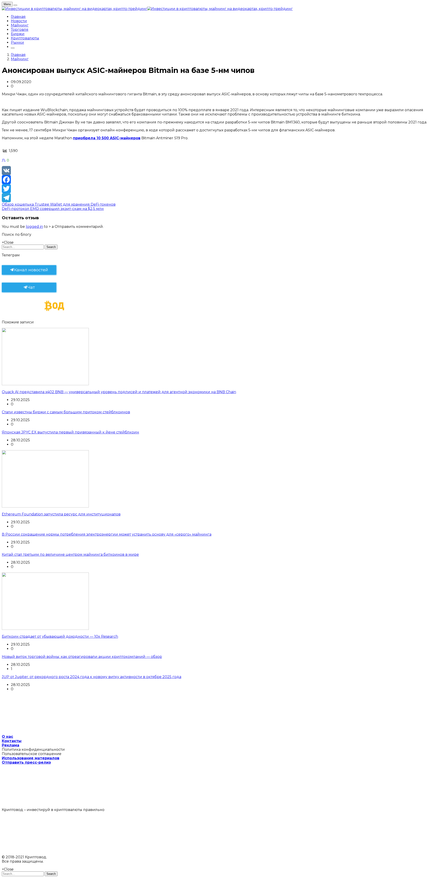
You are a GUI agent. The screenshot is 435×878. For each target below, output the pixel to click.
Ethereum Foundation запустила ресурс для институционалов (61, 514)
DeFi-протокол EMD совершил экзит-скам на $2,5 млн (53, 209)
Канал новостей (31, 269)
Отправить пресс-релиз (26, 762)
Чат (31, 287)
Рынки (17, 42)
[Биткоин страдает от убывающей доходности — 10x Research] (45, 628)
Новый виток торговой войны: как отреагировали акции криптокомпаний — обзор (82, 656)
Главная (18, 16)
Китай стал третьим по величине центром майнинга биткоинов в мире (70, 554)
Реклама (10, 745)
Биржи (17, 34)
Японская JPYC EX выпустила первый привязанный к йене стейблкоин (70, 432)
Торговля (19, 29)
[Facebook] (217, 179)
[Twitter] (217, 188)
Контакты (12, 741)
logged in (34, 226)
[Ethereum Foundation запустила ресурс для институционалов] (45, 506)
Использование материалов (30, 758)
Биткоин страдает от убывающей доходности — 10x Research (60, 636)
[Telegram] (217, 197)
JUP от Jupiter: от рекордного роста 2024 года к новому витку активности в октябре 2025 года (91, 677)
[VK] (217, 170)
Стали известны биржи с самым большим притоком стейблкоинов (66, 412)
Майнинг (20, 25)
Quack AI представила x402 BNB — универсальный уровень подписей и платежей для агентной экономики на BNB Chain (119, 392)
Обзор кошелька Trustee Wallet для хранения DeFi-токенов (59, 204)
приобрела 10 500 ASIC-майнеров (106, 138)
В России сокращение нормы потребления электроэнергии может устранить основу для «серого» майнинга (106, 534)
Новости (19, 21)
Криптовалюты (25, 38)
